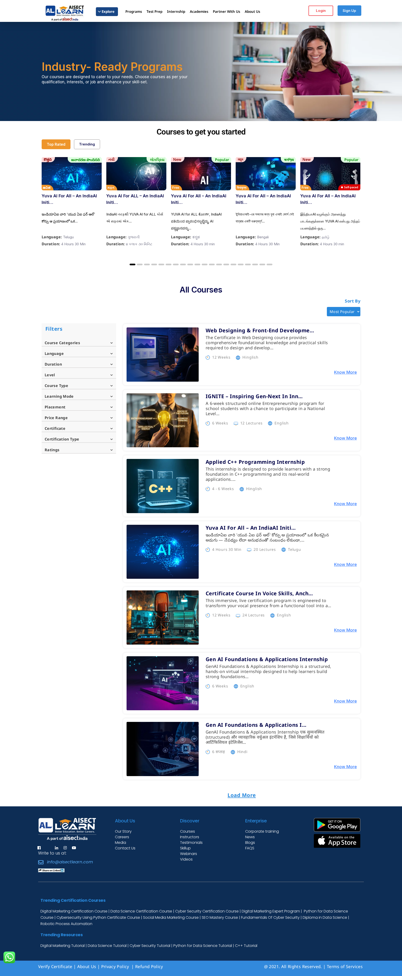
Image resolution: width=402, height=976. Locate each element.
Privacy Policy (115, 966)
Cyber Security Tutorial (150, 945)
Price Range (56, 417)
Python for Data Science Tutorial (202, 945)
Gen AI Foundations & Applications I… (256, 724)
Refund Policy (149, 966)
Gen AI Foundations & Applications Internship (267, 659)
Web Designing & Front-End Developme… (260, 330)
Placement (55, 407)
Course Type (56, 385)
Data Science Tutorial (107, 945)
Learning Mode (59, 396)
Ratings (52, 449)
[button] (132, 264)
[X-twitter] (47, 847)
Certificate (55, 428)
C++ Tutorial (246, 945)
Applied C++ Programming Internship (255, 461)
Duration (53, 364)
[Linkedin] (56, 847)
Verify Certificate (55, 966)
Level (50, 374)
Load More (242, 795)
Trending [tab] (87, 144)
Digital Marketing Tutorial (63, 945)
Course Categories (62, 342)
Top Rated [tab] (56, 144)
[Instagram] (65, 847)
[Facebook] (39, 847)
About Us (86, 966)
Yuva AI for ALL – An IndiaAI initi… (135, 199)
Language (54, 353)
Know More (345, 372)
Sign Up (349, 10)
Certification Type (62, 439)
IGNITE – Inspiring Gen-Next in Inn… (254, 396)
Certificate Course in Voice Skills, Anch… (259, 593)
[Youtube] (74, 847)
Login (321, 10)
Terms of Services (345, 966)
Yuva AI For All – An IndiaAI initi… (69, 199)
